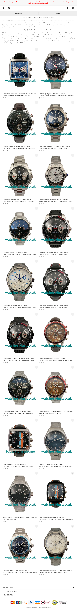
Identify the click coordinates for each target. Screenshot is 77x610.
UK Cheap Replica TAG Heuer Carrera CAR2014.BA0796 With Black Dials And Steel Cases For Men (19, 254)
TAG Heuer (18, 13)
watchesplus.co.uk (35, 607)
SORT (57, 13)
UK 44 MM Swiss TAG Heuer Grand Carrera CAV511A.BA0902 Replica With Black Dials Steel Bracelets (18, 201)
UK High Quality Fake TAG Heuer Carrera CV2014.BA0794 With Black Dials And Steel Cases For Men (56, 95)
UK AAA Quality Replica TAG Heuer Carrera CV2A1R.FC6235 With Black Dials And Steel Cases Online (19, 148)
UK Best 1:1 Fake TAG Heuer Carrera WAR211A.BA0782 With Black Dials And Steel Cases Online (55, 466)
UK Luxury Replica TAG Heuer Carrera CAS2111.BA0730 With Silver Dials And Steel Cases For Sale (19, 307)
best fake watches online (43, 23)
